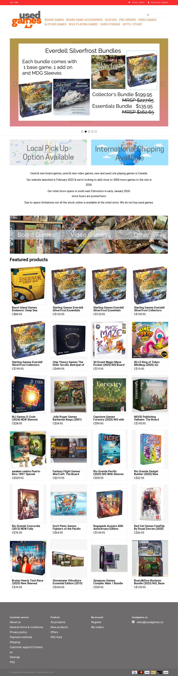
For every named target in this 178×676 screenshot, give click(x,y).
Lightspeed (50, 672)
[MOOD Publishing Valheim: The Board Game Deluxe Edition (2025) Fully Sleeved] (150, 394)
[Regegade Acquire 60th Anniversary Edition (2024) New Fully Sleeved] (109, 504)
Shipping (15, 642)
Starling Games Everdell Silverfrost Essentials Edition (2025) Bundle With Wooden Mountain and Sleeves (108, 309)
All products (57, 622)
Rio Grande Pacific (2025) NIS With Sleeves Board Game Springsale (108, 472)
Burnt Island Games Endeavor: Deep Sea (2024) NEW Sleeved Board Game (25, 309)
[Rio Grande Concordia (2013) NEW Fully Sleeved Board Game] (28, 504)
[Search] (148, 15)
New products (59, 627)
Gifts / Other (132, 24)
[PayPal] (153, 672)
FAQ (12, 662)
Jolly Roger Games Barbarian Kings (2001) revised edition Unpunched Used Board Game (68, 418)
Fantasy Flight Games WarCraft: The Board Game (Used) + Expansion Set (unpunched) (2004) (66, 472)
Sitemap (15, 657)
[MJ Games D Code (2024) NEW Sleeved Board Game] (28, 394)
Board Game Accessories (84, 20)
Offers (54, 632)
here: (103, 196)
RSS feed (56, 637)
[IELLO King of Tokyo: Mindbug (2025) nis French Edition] (150, 340)
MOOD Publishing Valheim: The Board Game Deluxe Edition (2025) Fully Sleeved (147, 418)
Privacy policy (18, 632)
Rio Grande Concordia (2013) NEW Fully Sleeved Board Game (26, 527)
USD (11, 2)
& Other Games (55, 24)
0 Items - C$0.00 (138, 2)
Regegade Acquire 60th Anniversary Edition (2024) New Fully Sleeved (109, 527)
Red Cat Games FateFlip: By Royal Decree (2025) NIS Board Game (149, 527)
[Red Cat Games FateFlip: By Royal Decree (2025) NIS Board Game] (150, 504)
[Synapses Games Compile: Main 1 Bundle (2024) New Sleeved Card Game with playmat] (109, 558)
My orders (97, 627)
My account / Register (159, 2)
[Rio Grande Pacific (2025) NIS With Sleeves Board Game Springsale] (109, 449)
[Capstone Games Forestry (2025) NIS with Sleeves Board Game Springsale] (109, 394)
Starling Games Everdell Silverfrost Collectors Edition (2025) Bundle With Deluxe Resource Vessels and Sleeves (27, 363)
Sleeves (111, 20)
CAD (16, 2)
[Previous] (15, 84)
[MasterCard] (140, 672)
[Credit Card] (134, 672)
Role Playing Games (83, 24)
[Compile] (89, 82)
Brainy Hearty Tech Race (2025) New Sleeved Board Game (27, 582)
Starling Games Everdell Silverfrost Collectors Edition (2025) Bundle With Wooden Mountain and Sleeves (149, 309)
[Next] (163, 84)
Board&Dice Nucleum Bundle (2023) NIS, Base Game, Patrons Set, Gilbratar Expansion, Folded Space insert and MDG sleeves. (149, 582)
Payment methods (21, 637)
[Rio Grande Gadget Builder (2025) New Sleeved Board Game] (150, 449)
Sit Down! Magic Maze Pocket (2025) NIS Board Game (108, 363)
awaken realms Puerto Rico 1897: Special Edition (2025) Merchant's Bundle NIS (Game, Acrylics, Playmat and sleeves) (28, 472)
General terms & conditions (26, 627)
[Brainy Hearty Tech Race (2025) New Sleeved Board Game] (28, 558)
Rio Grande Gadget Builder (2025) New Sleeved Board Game (147, 472)
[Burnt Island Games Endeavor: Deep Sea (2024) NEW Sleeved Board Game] (28, 285)
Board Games (54, 20)
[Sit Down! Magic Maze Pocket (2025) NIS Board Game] (109, 340)
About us (15, 622)
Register (96, 622)
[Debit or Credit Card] (159, 672)
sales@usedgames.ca (150, 622)
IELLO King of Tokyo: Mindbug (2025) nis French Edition (147, 363)
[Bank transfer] (165, 672)
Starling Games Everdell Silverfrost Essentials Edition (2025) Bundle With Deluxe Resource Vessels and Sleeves (68, 309)
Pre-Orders (127, 20)
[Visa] (147, 672)
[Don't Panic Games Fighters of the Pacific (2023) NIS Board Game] (68, 504)
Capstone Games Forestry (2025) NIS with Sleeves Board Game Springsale (108, 418)
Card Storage (110, 24)
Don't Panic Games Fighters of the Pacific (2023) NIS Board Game (67, 527)
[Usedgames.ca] (27, 19)
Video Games (147, 20)
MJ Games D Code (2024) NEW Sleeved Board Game (25, 418)
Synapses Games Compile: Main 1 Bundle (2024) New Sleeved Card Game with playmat (109, 582)
